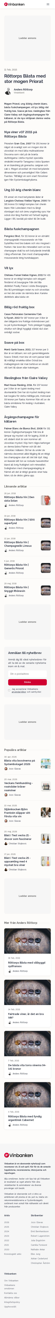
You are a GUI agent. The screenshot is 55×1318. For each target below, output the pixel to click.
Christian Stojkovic (40, 1227)
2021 (6, 1245)
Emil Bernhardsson (40, 1231)
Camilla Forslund (39, 1245)
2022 (6, 1240)
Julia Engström (38, 1240)
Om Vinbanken (11, 1281)
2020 (6, 1249)
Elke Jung (35, 1254)
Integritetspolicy (12, 1302)
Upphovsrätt (10, 1307)
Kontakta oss (10, 1293)
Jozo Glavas (37, 1222)
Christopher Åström (40, 1263)
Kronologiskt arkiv (12, 1254)
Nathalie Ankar (38, 1249)
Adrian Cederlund (39, 1258)
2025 (6, 1227)
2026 (6, 1222)
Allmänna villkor (11, 1297)
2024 (6, 1231)
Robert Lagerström (40, 1236)
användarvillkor (19, 692)
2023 (6, 1236)
